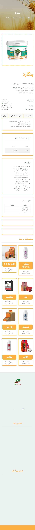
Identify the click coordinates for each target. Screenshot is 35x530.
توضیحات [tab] (28, 116)
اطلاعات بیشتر (24, 264)
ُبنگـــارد (9, 106)
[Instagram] (16, 515)
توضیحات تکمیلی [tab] (16, 116)
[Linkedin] (19, 515)
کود (3, 109)
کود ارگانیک (5, 107)
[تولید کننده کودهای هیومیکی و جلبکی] (30, 5)
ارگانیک (6, 109)
